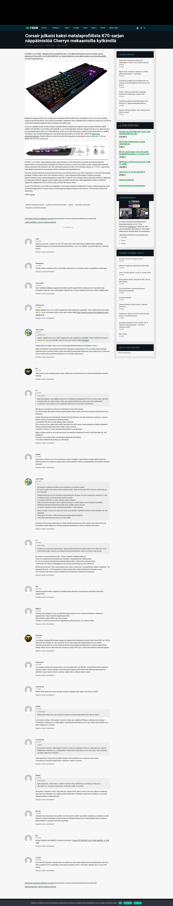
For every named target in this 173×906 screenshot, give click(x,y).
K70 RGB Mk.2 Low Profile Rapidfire (36, 208)
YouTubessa (132, 226)
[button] (138, 28)
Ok (120, 903)
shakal (38, 454)
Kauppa (103, 28)
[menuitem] (45, 28)
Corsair (32, 194)
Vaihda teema (113, 28)
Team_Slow (40, 283)
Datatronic (129, 125)
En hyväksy (127, 903)
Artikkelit (56, 28)
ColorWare (85, 340)
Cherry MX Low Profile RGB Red (35, 205)
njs (37, 835)
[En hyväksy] (170, 903)
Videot (67, 28)
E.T (37, 391)
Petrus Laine (39, 45)
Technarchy (40, 740)
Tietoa (85, 28)
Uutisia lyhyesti (126, 54)
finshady (39, 635)
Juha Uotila (39, 330)
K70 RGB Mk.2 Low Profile (82, 205)
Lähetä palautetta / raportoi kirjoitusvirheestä (40, 222)
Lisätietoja (137, 903)
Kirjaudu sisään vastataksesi (45, 252)
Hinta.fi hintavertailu (124, 353)
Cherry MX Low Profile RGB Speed (56, 205)
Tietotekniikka (50, 45)
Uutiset (44, 28)
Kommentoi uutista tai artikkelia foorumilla (39, 219)
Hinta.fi (94, 28)
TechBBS (76, 28)
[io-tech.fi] (32, 28)
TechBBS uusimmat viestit (131, 252)
